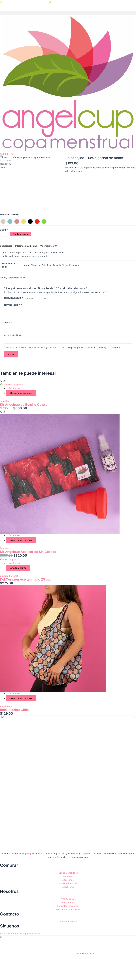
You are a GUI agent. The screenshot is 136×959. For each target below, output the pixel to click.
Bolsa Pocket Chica (15, 710)
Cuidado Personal (9, 576)
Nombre (9, 322)
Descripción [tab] (6, 246)
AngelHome (6, 706)
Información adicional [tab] (26, 246)
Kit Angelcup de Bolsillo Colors (23, 405)
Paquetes (4, 401)
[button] (68, 13)
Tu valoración (13, 304)
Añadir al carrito (20, 234)
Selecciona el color (10, 214)
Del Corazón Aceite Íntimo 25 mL (25, 579)
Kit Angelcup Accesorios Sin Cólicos (28, 552)
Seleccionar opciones (21, 393)
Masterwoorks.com (84, 953)
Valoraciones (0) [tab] (49, 246)
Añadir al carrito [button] (18, 568)
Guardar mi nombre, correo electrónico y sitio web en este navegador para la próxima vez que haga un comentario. (64, 347)
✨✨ (26, 1)
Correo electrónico (14, 335)
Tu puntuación (13, 297)
